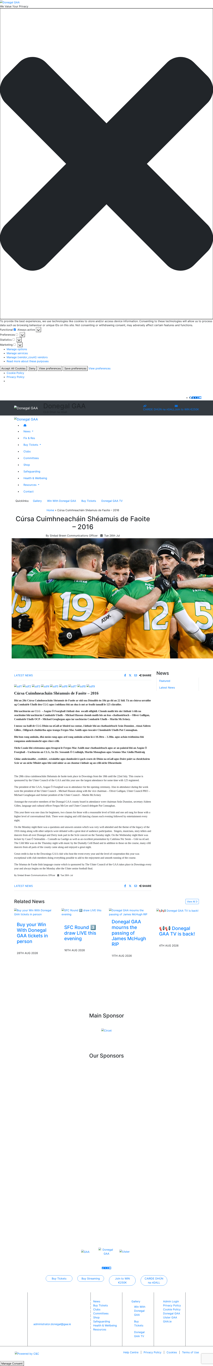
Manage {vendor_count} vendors (27, 357)
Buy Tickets (88, 500)
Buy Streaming (91, 1278)
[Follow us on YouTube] (200, 397)
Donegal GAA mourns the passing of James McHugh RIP (129, 933)
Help (130, 1352)
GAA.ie (167, 1321)
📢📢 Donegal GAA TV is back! (177, 931)
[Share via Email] (136, 675)
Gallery (37, 500)
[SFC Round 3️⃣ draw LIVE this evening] (83, 912)
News (96, 1301)
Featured (164, 680)
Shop (26, 464)
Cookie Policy (15, 373)
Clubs (27, 451)
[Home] (110, 425)
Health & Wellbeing (35, 478)
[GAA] (85, 1251)
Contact (28, 491)
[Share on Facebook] (125, 675)
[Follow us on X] (195, 397)
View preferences (50, 368)
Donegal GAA (171, 1313)
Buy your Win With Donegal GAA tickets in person (32, 933)
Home (50, 510)
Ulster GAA (170, 1317)
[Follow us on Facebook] (193, 397)
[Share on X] (130, 675)
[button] (106, 163)
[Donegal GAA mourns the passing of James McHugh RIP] (130, 912)
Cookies (172, 1352)
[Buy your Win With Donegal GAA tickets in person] (35, 912)
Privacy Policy (15, 377)
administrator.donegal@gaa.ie (52, 1324)
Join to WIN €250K (187, 409)
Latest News (23, 675)
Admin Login (171, 1301)
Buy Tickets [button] (31, 444)
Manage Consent (12, 1363)
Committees (31, 458)
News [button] (27, 431)
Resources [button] (30, 484)
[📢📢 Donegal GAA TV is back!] (177, 910)
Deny (32, 368)
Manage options (17, 349)
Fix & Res (29, 438)
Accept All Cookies (13, 368)
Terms (190, 1352)
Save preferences (75, 368)
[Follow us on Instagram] (198, 397)
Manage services (17, 353)
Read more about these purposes (28, 361)
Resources (99, 1329)
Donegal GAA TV (112, 500)
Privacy (152, 1352)
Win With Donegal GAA (61, 500)
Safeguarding (31, 471)
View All (191, 901)
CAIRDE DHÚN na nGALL (159, 409)
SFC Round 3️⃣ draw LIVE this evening (80, 932)
